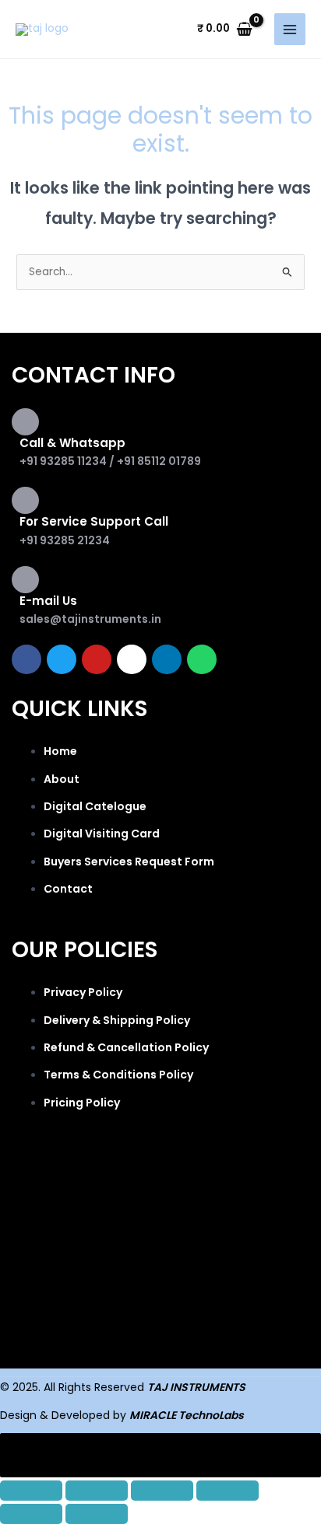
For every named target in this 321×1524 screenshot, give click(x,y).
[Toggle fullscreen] (96, 1490)
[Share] (162, 1490)
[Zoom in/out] (31, 1490)
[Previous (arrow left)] (31, 1514)
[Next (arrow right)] (96, 1514)
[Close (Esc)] (227, 1490)
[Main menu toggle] (290, 29)
